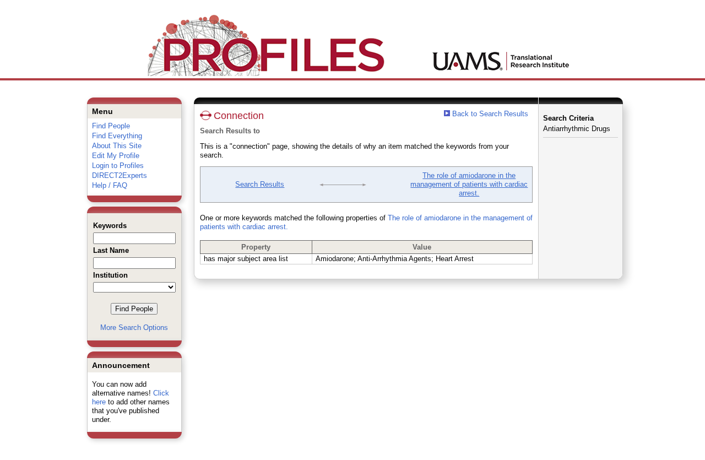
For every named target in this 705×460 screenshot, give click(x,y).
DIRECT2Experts (119, 175)
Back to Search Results (489, 114)
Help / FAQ (109, 185)
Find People (111, 126)
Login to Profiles (118, 165)
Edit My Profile (115, 155)
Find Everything (117, 136)
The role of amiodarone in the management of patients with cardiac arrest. (469, 184)
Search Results (259, 184)
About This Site (117, 146)
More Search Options (134, 327)
